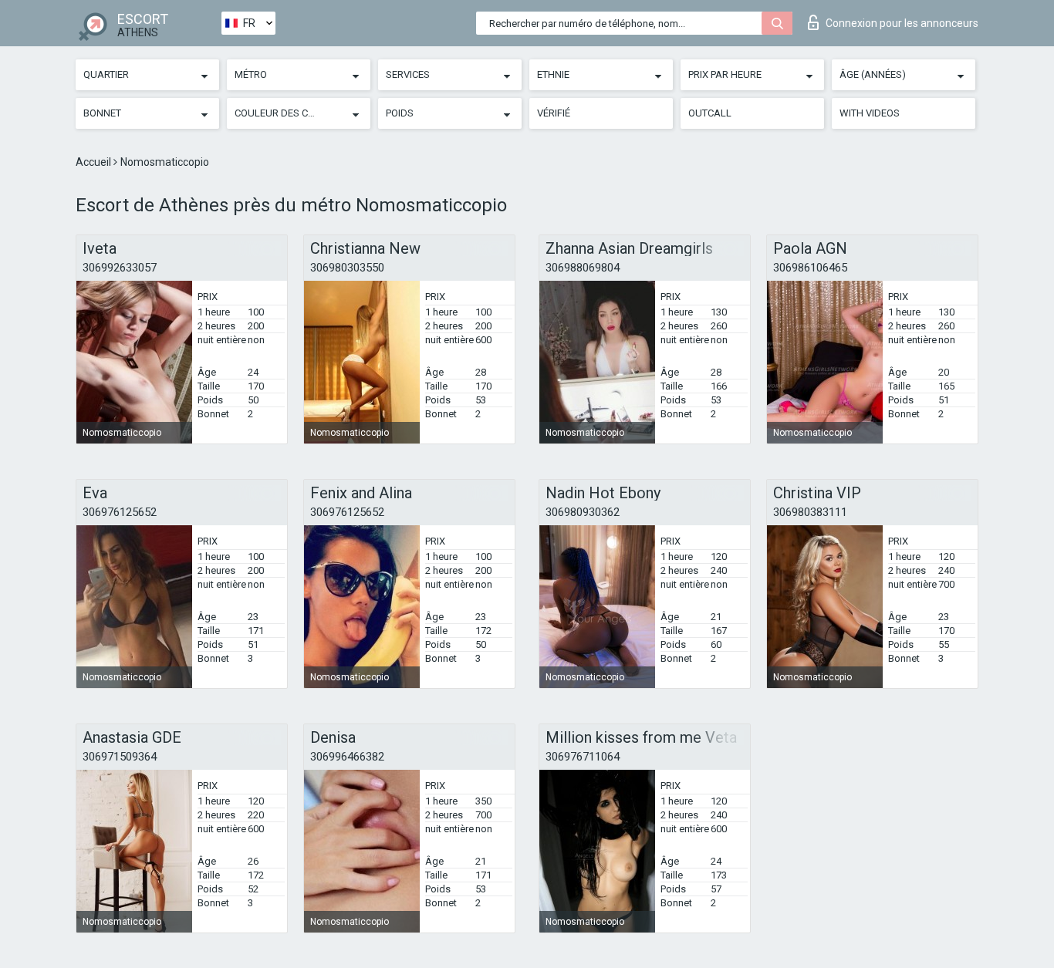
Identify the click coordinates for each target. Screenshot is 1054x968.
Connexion (902, 23)
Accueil (94, 162)
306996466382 (347, 757)
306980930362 (583, 512)
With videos (869, 113)
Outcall (709, 113)
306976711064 (583, 757)
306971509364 (120, 757)
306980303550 (347, 268)
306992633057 (120, 268)
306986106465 (810, 268)
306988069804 (583, 268)
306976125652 (120, 512)
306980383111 (810, 512)
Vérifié (553, 113)
